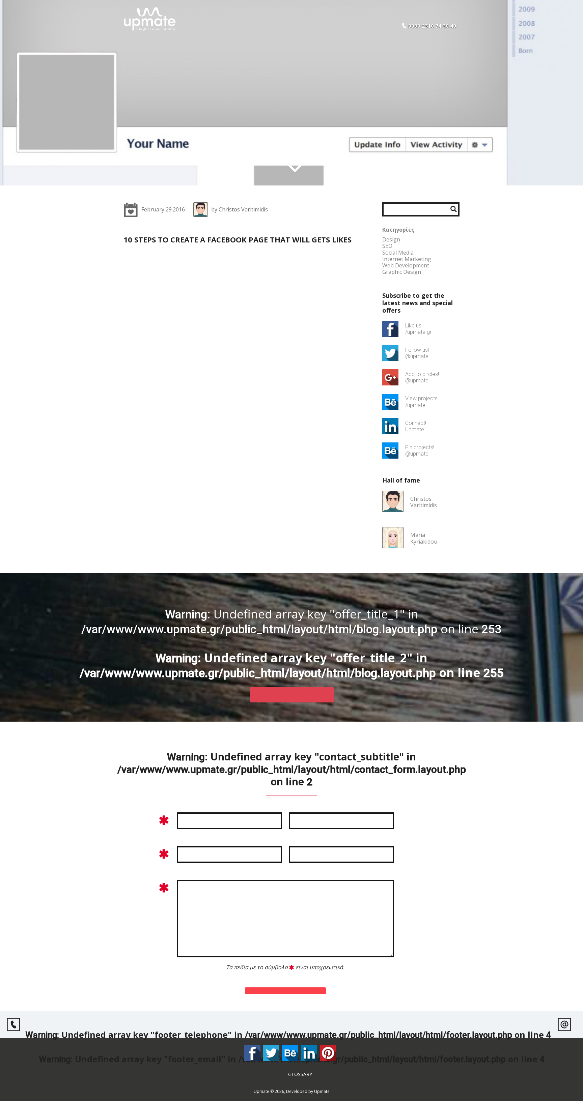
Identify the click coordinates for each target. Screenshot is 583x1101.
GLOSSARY (300, 1074)
